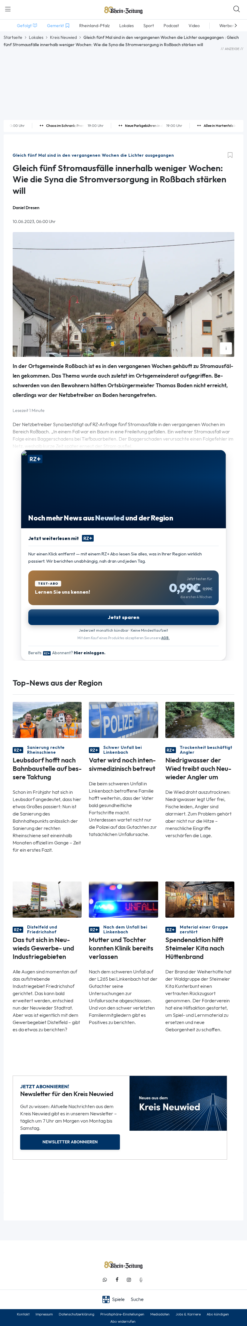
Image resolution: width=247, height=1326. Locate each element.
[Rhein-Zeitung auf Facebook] (117, 1280)
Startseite (13, 37)
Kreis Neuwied (63, 37)
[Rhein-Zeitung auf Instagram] (129, 1280)
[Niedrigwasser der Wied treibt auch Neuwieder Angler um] (199, 719)
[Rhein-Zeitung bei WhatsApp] (105, 1280)
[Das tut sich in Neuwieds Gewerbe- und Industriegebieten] (47, 899)
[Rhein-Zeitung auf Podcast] (141, 1280)
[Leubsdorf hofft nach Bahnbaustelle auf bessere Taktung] (47, 719)
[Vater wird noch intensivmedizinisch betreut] (123, 719)
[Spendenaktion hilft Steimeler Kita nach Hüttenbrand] (199, 899)
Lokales (36, 37)
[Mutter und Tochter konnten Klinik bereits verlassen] (123, 899)
